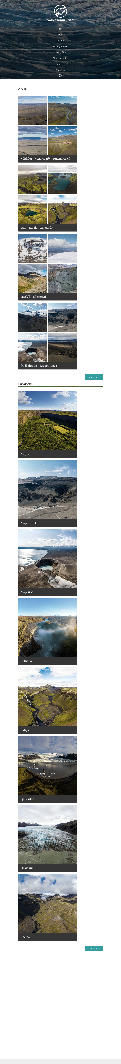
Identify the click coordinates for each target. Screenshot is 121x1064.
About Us (60, 70)
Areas (60, 34)
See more (96, 377)
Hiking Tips (60, 52)
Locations (61, 40)
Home (60, 28)
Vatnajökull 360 (60, 13)
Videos (60, 64)
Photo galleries (60, 58)
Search (60, 76)
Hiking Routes (60, 46)
